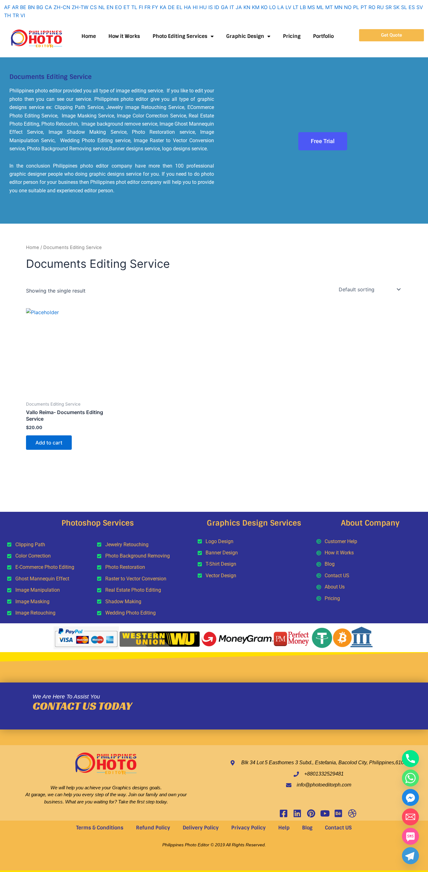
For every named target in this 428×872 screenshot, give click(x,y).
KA (163, 7)
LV (288, 7)
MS (311, 7)
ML (320, 7)
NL (101, 7)
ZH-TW (80, 7)
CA (48, 7)
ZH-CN (62, 7)
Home (88, 36)
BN (31, 7)
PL (356, 7)
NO (348, 7)
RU (380, 7)
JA (239, 7)
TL (134, 7)
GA (224, 7)
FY (155, 7)
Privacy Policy (248, 827)
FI (141, 7)
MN (338, 7)
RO (371, 7)
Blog (307, 827)
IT (232, 7)
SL (404, 7)
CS (93, 7)
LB (303, 7)
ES (412, 7)
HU (203, 7)
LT (295, 7)
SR (388, 7)
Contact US (338, 827)
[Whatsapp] (410, 778)
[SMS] (410, 836)
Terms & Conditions (99, 827)
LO (272, 7)
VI (22, 15)
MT (329, 7)
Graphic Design (245, 36)
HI (195, 7)
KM (255, 7)
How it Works (124, 36)
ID (216, 7)
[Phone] (410, 758)
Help (284, 827)
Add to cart (48, 442)
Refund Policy (153, 827)
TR (16, 15)
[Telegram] (410, 855)
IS (210, 7)
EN (110, 7)
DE (171, 7)
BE (23, 7)
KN (246, 7)
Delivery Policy (201, 827)
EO (118, 7)
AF (7, 7)
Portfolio (323, 36)
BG (39, 7)
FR (147, 7)
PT (364, 7)
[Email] (410, 816)
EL (179, 7)
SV (419, 7)
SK (396, 7)
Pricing (291, 36)
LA (280, 7)
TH (7, 15)
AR (15, 7)
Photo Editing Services (180, 36)
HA (187, 7)
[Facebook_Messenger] (410, 797)
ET (126, 7)
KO (264, 7)
